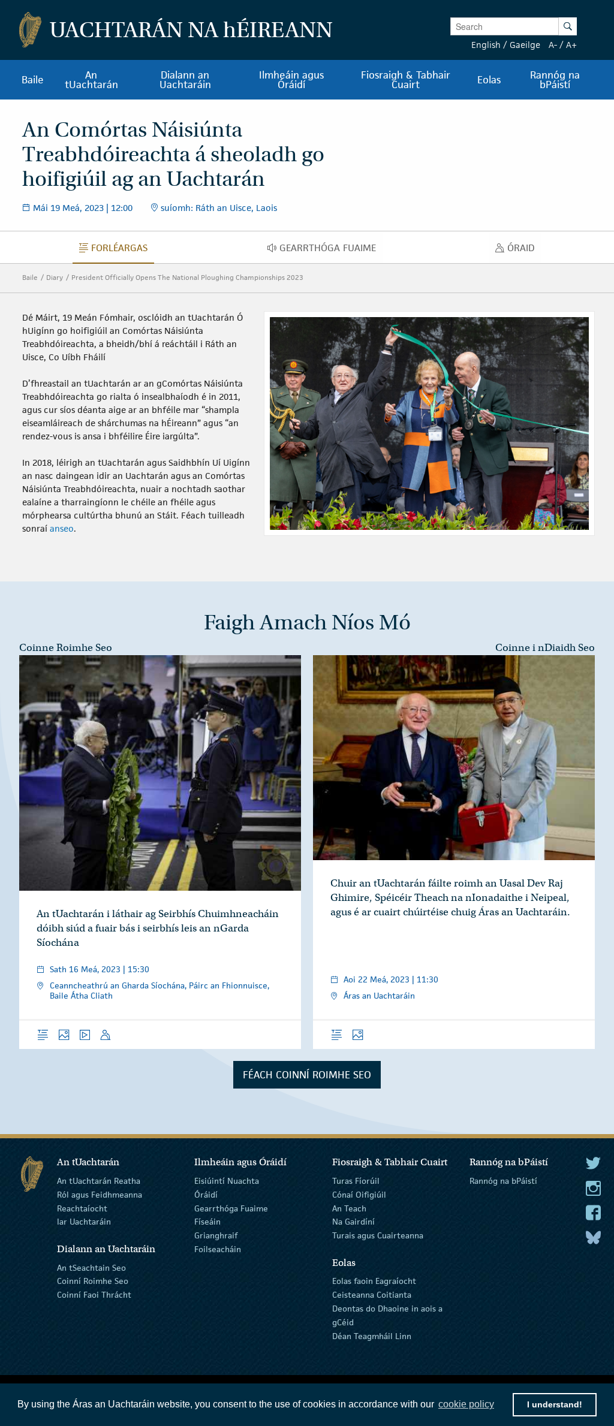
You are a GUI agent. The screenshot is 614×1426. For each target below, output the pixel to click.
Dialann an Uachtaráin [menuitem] (185, 79)
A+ (571, 44)
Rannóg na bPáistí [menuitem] (555, 79)
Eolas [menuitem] (489, 79)
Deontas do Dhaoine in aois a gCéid (387, 1315)
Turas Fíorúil (356, 1180)
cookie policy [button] (466, 1404)
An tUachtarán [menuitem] (91, 79)
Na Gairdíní (353, 1221)
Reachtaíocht (82, 1207)
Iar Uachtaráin (84, 1221)
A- (553, 44)
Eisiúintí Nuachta (226, 1180)
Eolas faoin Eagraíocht (374, 1281)
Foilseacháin (217, 1249)
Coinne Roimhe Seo (65, 647)
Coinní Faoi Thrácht (94, 1294)
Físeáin (207, 1221)
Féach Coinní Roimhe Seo (307, 1074)
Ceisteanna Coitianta (371, 1294)
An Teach (349, 1207)
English (486, 44)
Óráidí (206, 1194)
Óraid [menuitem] (524, 251)
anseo (62, 528)
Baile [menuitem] (33, 79)
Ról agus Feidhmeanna (99, 1194)
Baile (30, 277)
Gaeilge (525, 44)
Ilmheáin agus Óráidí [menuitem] (291, 79)
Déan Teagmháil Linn (371, 1335)
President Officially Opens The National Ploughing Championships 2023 (187, 277)
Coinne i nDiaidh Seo (545, 647)
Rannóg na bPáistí (503, 1180)
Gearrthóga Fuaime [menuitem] (330, 251)
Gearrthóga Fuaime (231, 1207)
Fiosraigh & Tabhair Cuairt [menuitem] (405, 79)
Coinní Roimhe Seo (92, 1281)
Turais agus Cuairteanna (377, 1235)
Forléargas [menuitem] (122, 251)
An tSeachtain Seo (91, 1267)
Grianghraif (215, 1235)
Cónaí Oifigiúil (359, 1194)
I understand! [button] (554, 1404)
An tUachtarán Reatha (98, 1180)
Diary (54, 277)
